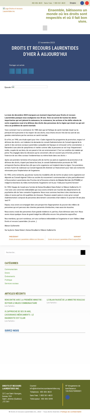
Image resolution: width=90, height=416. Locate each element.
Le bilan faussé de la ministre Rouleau (66, 299)
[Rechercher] (83, 252)
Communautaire (11, 269)
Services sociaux (12, 283)
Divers (7, 273)
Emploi (73, 3)
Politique (8, 280)
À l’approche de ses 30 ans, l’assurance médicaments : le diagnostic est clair (19, 314)
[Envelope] (87, 3)
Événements (10, 276)
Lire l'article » (10, 306)
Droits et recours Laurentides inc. (11, 387)
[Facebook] (82, 3)
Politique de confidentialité (71, 412)
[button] (45, 28)
